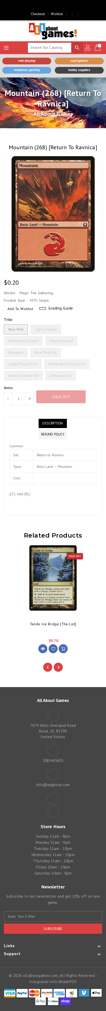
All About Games (53, 114)
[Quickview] (42, 648)
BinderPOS (68, 981)
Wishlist (57, 14)
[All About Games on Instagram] (58, 6)
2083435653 (53, 760)
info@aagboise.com (53, 784)
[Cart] (98, 48)
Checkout (38, 14)
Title (8, 319)
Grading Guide (60, 308)
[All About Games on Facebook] (48, 6)
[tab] (53, 423)
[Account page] (88, 48)
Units (8, 388)
